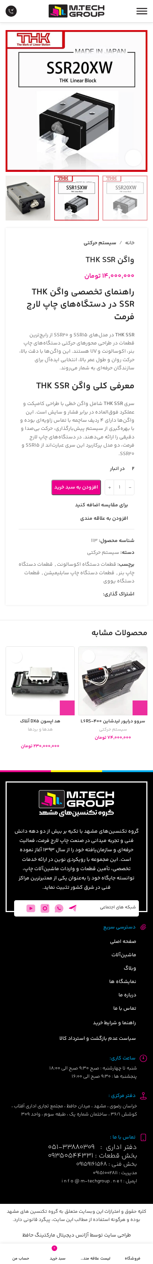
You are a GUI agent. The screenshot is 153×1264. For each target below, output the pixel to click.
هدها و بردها (40, 730)
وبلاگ (130, 968)
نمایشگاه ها (122, 982)
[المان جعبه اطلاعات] (17, 11)
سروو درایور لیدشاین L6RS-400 (113, 721)
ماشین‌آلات (123, 955)
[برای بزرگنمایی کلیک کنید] (133, 158)
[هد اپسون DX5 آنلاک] (40, 680)
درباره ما (127, 995)
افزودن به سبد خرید (76, 487)
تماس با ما (124, 1009)
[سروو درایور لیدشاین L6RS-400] (112, 680)
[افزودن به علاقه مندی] (88, 656)
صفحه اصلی (123, 942)
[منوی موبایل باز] (142, 11)
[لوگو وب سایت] (76, 11)
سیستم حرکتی (113, 730)
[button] (140, 707)
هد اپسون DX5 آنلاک (40, 721)
